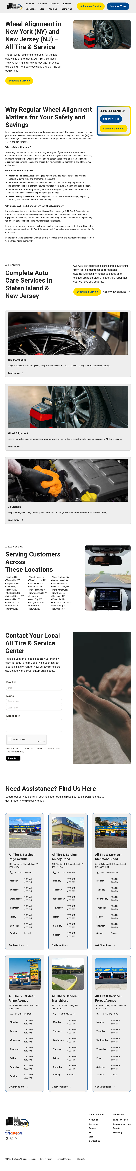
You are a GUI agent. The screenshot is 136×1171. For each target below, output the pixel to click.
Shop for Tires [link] (120, 1120)
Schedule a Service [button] (90, 6)
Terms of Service (63, 1159)
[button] (15, 6)
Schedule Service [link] (122, 1124)
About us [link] (53, 9)
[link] (17, 1122)
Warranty (81, 1159)
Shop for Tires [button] (118, 6)
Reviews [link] (67, 3)
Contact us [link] (66, 9)
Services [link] (42, 3)
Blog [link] (42, 9)
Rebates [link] (55, 3)
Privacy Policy (46, 1159)
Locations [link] (31, 9)
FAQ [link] (91, 1132)
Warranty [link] (117, 1132)
